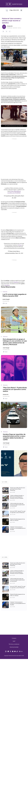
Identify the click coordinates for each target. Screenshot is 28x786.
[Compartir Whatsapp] (9, 31)
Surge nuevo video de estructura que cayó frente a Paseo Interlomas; (17, 489)
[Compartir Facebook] (3, 31)
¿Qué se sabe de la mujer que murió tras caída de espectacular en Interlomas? (17, 505)
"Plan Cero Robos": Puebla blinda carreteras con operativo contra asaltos (15, 389)
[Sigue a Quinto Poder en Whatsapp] (6, 651)
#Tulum (12, 191)
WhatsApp (15, 282)
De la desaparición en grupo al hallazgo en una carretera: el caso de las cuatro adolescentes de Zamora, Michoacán (15, 341)
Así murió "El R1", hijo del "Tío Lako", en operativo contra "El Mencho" (18, 512)
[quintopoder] (14, 4)
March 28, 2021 (19, 253)
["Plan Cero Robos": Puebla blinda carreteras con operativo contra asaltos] (14, 415)
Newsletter (7, 285)
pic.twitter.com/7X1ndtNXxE (14, 192)
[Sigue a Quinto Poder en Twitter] (10, 651)
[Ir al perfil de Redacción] (4, 26)
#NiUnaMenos (17, 191)
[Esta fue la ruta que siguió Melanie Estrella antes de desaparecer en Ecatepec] (5, 521)
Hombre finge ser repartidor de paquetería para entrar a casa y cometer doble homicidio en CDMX (14, 437)
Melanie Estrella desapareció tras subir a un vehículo (17, 519)
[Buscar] (6, 10)
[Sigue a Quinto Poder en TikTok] (17, 651)
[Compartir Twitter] (6, 31)
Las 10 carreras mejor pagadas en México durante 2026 (14, 295)
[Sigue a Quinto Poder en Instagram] (12, 651)
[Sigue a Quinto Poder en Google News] (21, 651)
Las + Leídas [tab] (4, 481)
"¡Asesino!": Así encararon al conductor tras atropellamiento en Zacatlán (18, 528)
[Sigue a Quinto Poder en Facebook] (8, 651)
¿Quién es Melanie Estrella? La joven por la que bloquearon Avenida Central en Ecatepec (17, 497)
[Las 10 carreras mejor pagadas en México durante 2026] (14, 320)
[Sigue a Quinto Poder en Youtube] (15, 651)
